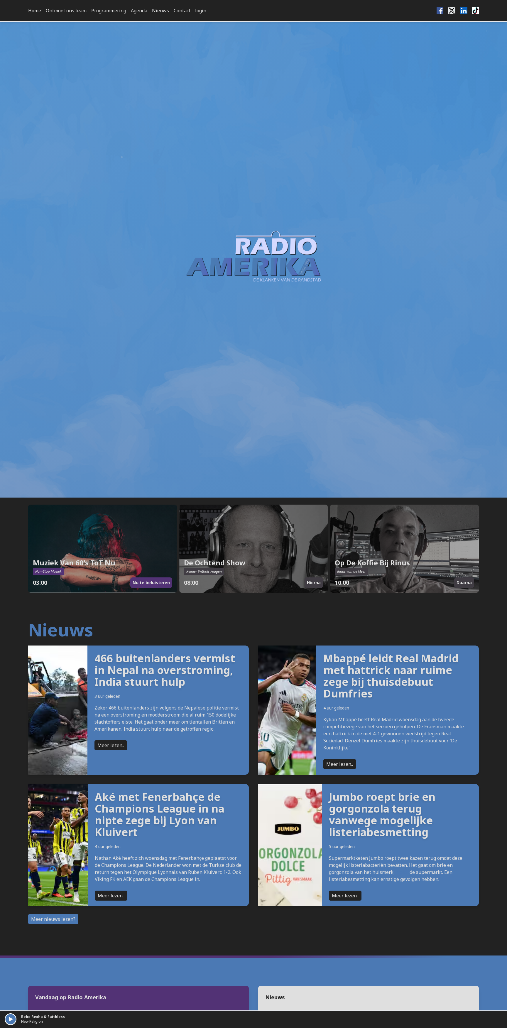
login (200, 10)
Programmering (108, 10)
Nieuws (160, 10)
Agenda (139, 10)
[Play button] (10, 1019)
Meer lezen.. (110, 745)
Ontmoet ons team (66, 10)
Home (34, 10)
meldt (402, 872)
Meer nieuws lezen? (53, 919)
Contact (182, 10)
